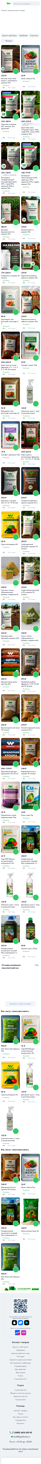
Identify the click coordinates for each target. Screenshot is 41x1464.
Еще (37, 965)
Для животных (20, 1369)
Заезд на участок (20, 1396)
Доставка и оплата (20, 1417)
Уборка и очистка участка (20, 1393)
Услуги (20, 1375)
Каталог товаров (20, 1410)
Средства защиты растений (20, 1359)
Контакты (20, 1423)
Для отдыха (20, 1372)
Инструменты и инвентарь (20, 1363)
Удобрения (20, 1350)
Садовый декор (20, 1366)
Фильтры (8, 41)
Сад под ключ (20, 1399)
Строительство (20, 1379)
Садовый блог (20, 1420)
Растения (20, 1356)
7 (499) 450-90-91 (22, 1432)
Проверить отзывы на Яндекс (20, 1004)
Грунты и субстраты (20, 1347)
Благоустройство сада (20, 1353)
